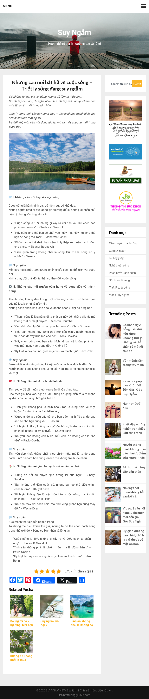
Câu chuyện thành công (123, 243)
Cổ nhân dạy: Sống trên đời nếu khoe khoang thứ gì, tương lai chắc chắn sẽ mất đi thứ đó (133, 338)
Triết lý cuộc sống (119, 287)
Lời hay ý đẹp (117, 258)
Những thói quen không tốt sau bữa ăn (134, 492)
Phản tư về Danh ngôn (122, 272)
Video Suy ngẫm (119, 294)
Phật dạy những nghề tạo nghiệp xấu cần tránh (134, 428)
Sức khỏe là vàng (119, 280)
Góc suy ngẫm (117, 250)
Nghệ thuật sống (119, 265)
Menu (7, 6)
